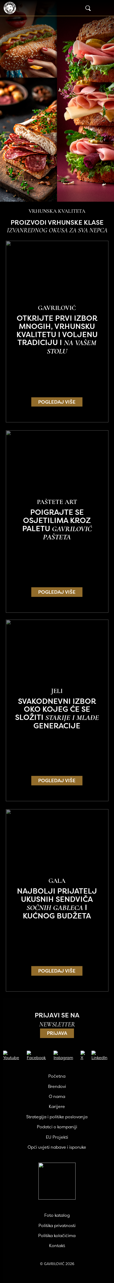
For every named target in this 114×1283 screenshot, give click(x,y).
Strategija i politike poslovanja (56, 1117)
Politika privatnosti (57, 1225)
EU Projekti (57, 1137)
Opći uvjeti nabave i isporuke (57, 1147)
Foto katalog (57, 1215)
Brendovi (57, 1086)
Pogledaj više (57, 402)
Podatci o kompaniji (57, 1127)
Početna (56, 1076)
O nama (57, 1096)
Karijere (57, 1106)
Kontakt (57, 1245)
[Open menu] (105, 8)
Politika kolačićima (57, 1235)
